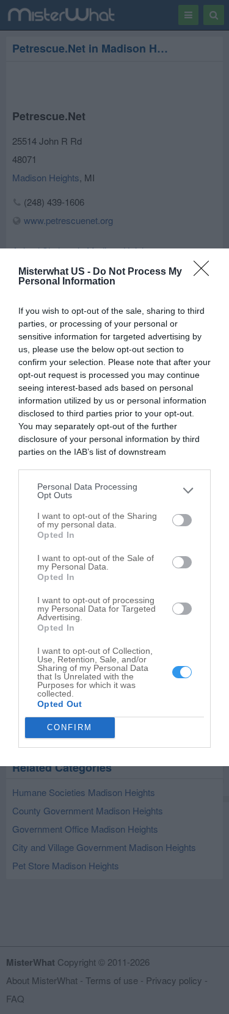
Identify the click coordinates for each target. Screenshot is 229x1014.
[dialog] (114, 507)
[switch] (182, 520)
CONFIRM (69, 727)
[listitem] (114, 490)
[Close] (205, 272)
